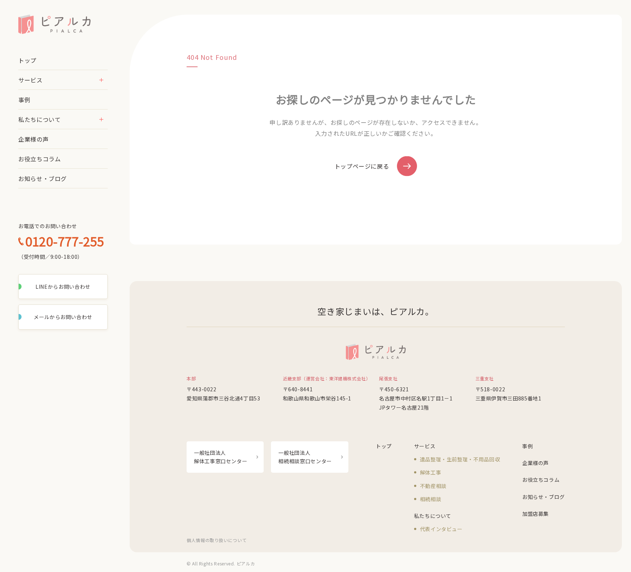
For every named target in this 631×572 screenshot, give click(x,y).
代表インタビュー (441, 529)
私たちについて (39, 119)
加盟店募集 (535, 513)
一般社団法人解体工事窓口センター (220, 457)
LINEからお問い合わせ (63, 286)
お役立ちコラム (39, 158)
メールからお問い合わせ (63, 316)
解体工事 (430, 472)
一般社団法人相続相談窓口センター (305, 457)
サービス (30, 80)
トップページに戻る (361, 166)
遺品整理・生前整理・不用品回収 (460, 459)
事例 (24, 99)
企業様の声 (33, 139)
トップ (27, 60)
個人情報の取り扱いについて (216, 540)
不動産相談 (433, 486)
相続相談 (430, 499)
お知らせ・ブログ (42, 178)
